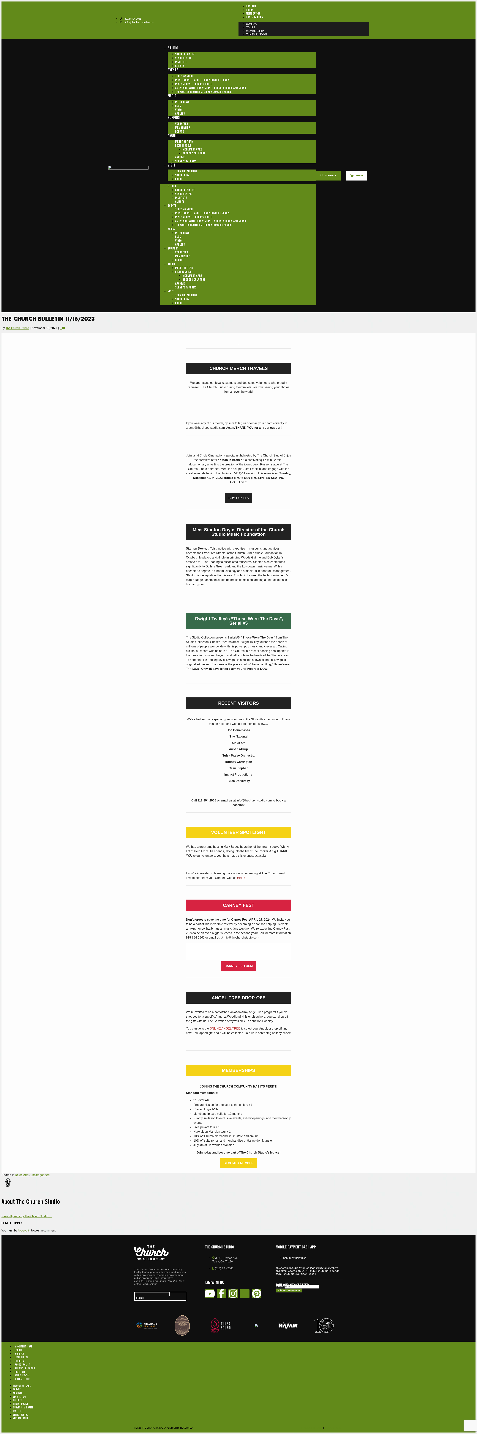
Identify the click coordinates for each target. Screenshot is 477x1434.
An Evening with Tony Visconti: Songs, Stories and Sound (210, 88)
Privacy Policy (333, 1428)
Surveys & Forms (186, 161)
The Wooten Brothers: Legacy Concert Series (203, 92)
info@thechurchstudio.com (254, 800)
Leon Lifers (21, 1357)
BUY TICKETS (238, 498)
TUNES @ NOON (254, 17)
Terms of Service (312, 1428)
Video (178, 110)
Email (280, 1286)
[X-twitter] (244, 1293)
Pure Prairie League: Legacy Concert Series (202, 80)
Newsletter (22, 1175)
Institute (181, 62)
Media (172, 96)
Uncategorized (40, 1175)
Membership (182, 127)
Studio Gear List (185, 54)
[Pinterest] (256, 1293)
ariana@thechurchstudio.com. (205, 427)
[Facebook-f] (221, 1293)
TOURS (249, 10)
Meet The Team (184, 141)
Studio (173, 48)
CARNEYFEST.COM (239, 966)
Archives (19, 1354)
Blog (178, 106)
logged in (24, 1230)
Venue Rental (183, 58)
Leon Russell (183, 145)
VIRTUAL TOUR (22, 1379)
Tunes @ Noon (184, 76)
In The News (182, 102)
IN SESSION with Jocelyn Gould (193, 84)
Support (174, 118)
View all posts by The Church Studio (26, 1216)
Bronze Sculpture (194, 153)
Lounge (179, 179)
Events (173, 70)
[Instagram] (233, 1293)
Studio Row (182, 175)
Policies (19, 1361)
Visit (171, 165)
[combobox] (152, 1294)
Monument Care (192, 149)
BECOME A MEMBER (239, 1163)
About (172, 136)
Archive (180, 157)
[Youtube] (209, 1293)
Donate (179, 131)
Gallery (180, 113)
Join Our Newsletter (289, 1290)
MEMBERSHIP (253, 13)
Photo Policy (22, 1365)
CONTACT (251, 6)
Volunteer (181, 124)
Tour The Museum (186, 171)
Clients (179, 66)
